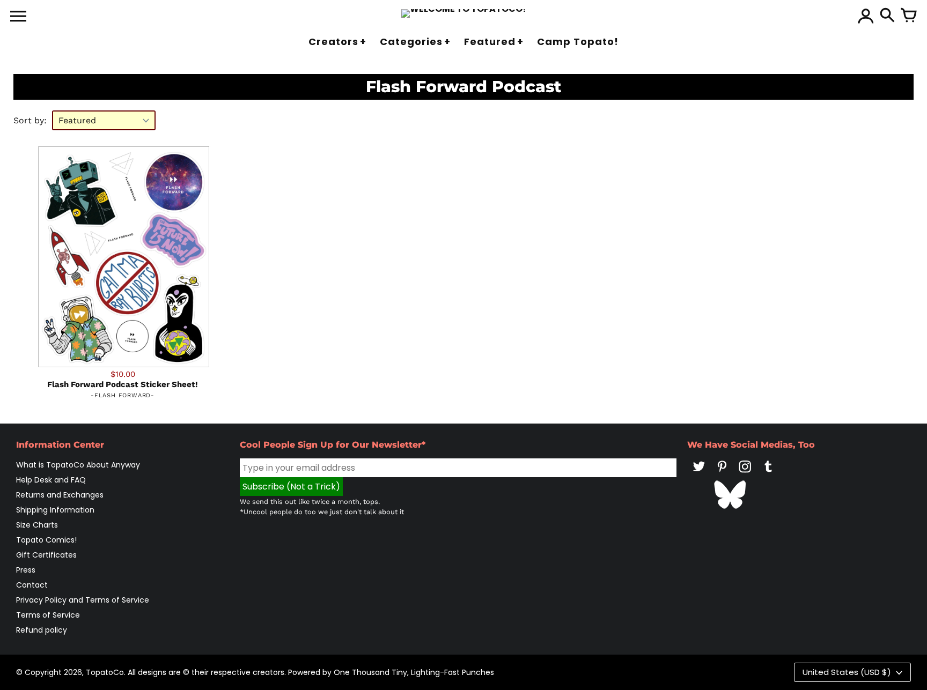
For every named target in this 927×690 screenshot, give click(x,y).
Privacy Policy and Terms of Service (82, 600)
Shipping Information (55, 509)
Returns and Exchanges (60, 494)
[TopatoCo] (463, 13)
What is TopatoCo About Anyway (78, 464)
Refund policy (41, 630)
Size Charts (37, 525)
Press (25, 570)
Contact (32, 585)
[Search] (887, 16)
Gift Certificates (46, 555)
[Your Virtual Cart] (909, 16)
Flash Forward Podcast (463, 87)
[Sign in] (866, 16)
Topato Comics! (46, 540)
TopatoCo (105, 672)
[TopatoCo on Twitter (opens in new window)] (699, 474)
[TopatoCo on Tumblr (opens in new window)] (768, 474)
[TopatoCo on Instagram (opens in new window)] (745, 474)
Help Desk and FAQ (51, 479)
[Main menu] (18, 17)
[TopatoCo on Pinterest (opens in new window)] (722, 474)
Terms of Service (48, 615)
